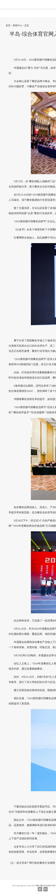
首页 (8, 25)
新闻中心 (17, 25)
